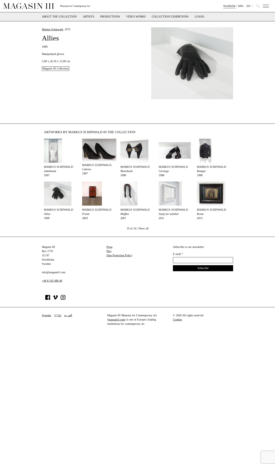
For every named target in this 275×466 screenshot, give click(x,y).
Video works (136, 16)
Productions (110, 16)
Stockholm (229, 5)
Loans (199, 16)
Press (109, 246)
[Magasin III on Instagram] (63, 298)
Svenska (46, 315)
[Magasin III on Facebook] (47, 298)
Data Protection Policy (119, 255)
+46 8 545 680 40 (52, 280)
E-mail (178, 254)
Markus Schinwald (52, 29)
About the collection (59, 16)
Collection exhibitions (170, 16)
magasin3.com (116, 319)
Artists (88, 16)
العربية (68, 315)
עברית (57, 315)
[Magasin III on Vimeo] (55, 298)
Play (109, 251)
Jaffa (240, 5)
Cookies (177, 319)
